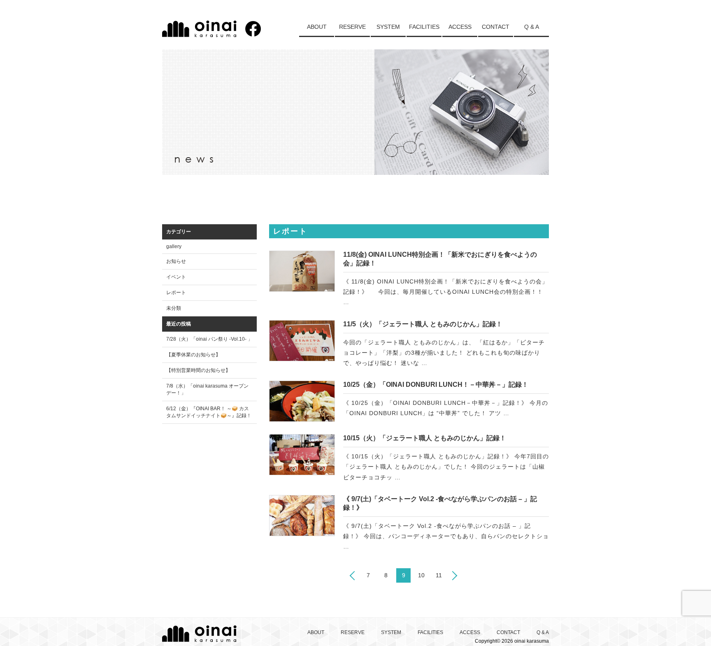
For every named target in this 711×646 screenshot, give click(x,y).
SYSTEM (388, 26)
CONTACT (495, 26)
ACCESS (460, 26)
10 (421, 575)
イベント (176, 277)
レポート (176, 292)
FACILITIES (424, 26)
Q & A (531, 26)
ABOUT (317, 26)
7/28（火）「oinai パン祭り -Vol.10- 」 (209, 339)
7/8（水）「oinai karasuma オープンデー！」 (207, 389)
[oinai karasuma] (199, 34)
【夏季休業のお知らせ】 (193, 355)
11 (439, 575)
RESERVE (352, 26)
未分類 (173, 308)
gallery (173, 246)
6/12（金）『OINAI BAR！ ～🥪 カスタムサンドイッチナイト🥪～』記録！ (208, 412)
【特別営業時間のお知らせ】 (198, 370)
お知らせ (176, 261)
